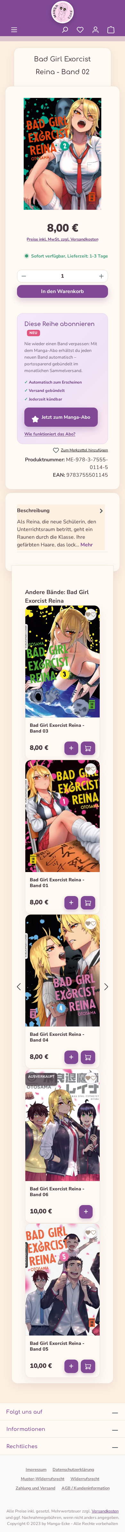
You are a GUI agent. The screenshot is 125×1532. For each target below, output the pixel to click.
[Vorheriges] (18, 986)
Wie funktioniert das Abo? (49, 434)
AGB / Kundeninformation (86, 1488)
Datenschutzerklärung (73, 1469)
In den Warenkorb (62, 291)
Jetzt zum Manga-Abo (66, 417)
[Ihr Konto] (95, 29)
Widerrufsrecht (85, 1479)
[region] (62, 156)
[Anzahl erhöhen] (101, 276)
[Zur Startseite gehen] (62, 12)
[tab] (61, 527)
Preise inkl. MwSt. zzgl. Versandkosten (62, 239)
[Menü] (14, 29)
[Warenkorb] (111, 29)
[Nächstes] (106, 986)
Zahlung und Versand (35, 1488)
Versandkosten (105, 1511)
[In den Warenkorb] (88, 748)
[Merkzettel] (80, 29)
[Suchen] (64, 29)
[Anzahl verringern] (23, 276)
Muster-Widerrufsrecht (42, 1479)
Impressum (36, 1469)
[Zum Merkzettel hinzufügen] (90, 614)
